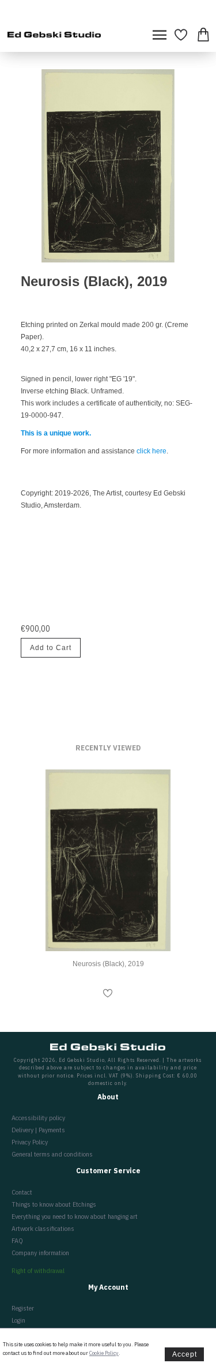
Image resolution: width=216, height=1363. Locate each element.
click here (151, 451)
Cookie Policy (104, 1353)
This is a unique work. (56, 433)
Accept (184, 1354)
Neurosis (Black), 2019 (108, 964)
